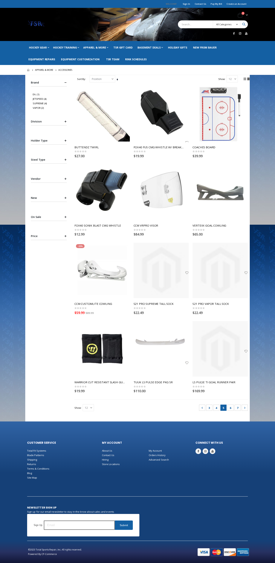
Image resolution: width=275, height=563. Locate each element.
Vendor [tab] (36, 178)
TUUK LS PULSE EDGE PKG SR (153, 382)
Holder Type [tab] (39, 140)
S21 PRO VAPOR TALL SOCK (210, 304)
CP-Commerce (49, 554)
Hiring (105, 459)
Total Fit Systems (36, 450)
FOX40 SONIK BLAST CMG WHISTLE (97, 225)
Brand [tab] (35, 82)
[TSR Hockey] (36, 24)
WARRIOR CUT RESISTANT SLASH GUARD (100, 382)
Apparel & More (44, 70)
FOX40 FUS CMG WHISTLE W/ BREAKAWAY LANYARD (159, 147)
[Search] (244, 24)
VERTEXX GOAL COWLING (209, 225)
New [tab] (34, 198)
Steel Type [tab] (38, 159)
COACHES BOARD (203, 147)
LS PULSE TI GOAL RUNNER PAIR (213, 382)
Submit (124, 525)
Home (28, 70)
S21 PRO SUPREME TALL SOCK (154, 304)
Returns (31, 464)
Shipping (32, 459)
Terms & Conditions (38, 468)
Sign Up (38, 525)
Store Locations (111, 464)
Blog (29, 473)
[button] (187, 272)
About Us (107, 450)
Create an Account (236, 3)
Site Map (32, 477)
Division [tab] (36, 121)
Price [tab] (34, 236)
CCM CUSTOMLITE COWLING (93, 304)
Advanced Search (159, 459)
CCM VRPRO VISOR (146, 225)
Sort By (81, 79)
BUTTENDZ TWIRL (86, 147)
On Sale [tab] (36, 217)
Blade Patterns (35, 455)
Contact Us (200, 3)
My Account (155, 450)
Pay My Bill (216, 3)
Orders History (157, 455)
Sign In (186, 3)
